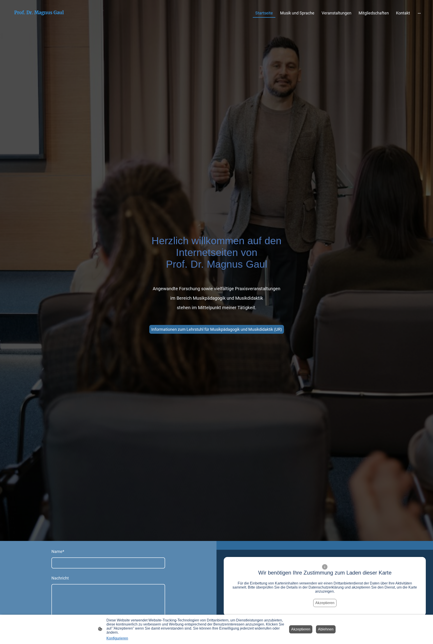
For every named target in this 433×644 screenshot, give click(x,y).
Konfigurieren (117, 638)
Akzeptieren (324, 603)
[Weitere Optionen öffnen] (419, 13)
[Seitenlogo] (39, 20)
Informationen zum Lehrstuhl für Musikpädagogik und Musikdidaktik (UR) (216, 329)
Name (57, 551)
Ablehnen (326, 629)
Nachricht (60, 578)
